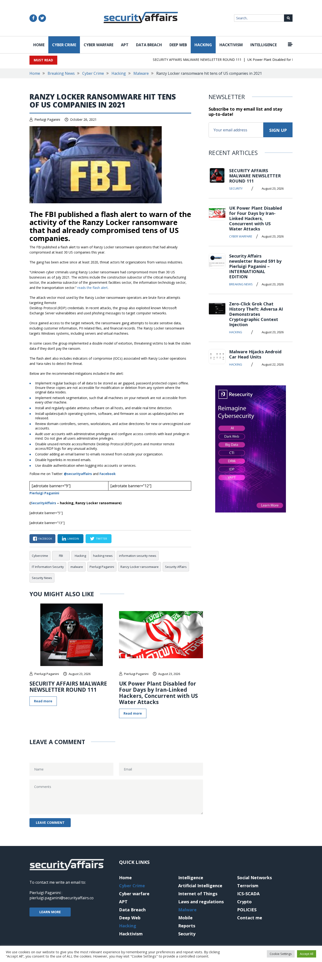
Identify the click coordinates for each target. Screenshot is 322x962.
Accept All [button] (306, 954)
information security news (137, 556)
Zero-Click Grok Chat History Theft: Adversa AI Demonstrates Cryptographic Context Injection (256, 314)
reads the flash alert (92, 287)
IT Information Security (48, 567)
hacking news (103, 556)
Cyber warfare (98, 44)
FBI (61, 556)
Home (39, 44)
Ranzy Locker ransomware (139, 567)
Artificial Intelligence (200, 885)
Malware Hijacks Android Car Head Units (255, 354)
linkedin (73, 538)
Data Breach (149, 44)
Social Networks (254, 877)
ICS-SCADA (248, 893)
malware (76, 567)
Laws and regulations (201, 901)
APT (124, 44)
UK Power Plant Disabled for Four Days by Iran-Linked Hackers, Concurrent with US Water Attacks (158, 693)
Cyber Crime (64, 44)
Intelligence (263, 44)
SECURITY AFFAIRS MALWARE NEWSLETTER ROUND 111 (188, 59)
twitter (101, 538)
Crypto (244, 901)
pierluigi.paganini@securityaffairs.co (61, 897)
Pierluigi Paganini (47, 119)
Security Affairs (176, 567)
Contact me (249, 917)
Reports (186, 926)
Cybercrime (40, 556)
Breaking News (61, 73)
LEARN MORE (50, 912)
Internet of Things (197, 893)
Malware (141, 73)
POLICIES (246, 909)
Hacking (203, 44)
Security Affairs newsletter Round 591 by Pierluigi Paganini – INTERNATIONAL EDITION (255, 266)
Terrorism (247, 885)
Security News (42, 578)
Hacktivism (231, 44)
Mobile (185, 917)
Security (236, 188)
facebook (45, 538)
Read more (43, 701)
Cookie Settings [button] (281, 954)
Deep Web (178, 44)
